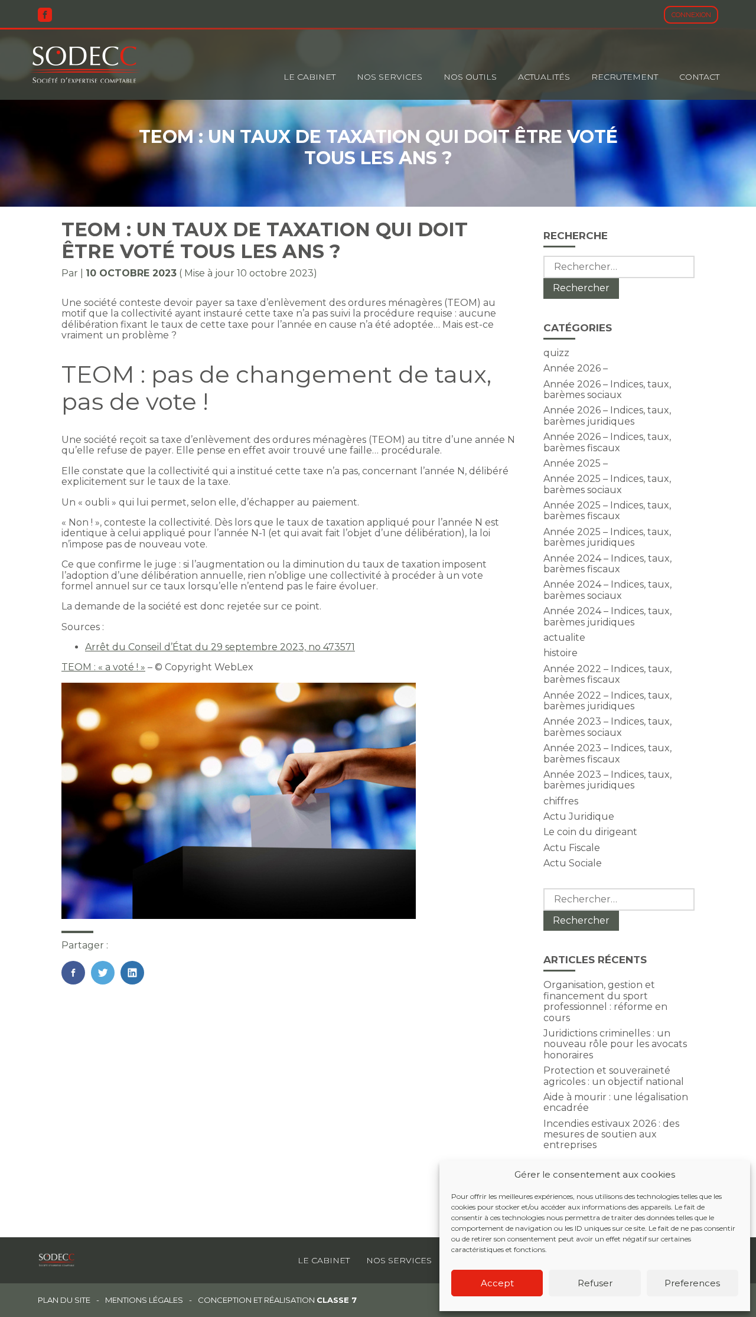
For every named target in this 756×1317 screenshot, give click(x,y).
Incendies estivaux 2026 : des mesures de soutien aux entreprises (611, 1134)
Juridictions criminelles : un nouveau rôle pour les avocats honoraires (615, 1044)
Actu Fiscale (571, 847)
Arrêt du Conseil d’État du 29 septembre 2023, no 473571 (220, 647)
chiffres (560, 801)
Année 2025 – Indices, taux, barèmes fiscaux (607, 510)
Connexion (691, 15)
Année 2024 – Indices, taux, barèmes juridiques (607, 616)
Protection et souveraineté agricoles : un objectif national (613, 1076)
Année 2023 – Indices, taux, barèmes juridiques (607, 780)
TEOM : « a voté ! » (103, 667)
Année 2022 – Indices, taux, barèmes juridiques (607, 701)
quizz (556, 352)
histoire (560, 652)
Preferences (692, 1283)
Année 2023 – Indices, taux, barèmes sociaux (607, 727)
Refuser (595, 1283)
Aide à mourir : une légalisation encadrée (615, 1102)
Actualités (544, 76)
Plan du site (64, 1300)
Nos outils (470, 76)
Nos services (399, 1260)
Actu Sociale (572, 863)
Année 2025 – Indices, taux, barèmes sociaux (607, 484)
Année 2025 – (575, 463)
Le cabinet (309, 76)
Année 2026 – (575, 368)
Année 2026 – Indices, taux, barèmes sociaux (607, 389)
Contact (699, 76)
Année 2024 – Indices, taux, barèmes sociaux (607, 590)
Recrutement (624, 76)
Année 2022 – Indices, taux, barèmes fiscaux (607, 674)
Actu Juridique (578, 816)
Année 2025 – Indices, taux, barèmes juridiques (607, 537)
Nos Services (389, 76)
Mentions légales (144, 1300)
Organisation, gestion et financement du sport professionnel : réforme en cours (605, 1001)
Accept (497, 1283)
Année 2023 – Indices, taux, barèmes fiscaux (607, 753)
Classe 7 (337, 1300)
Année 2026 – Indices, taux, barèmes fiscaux (607, 442)
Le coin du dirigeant (590, 831)
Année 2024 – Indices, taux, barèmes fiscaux (607, 564)
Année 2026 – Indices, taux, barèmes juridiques (607, 415)
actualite (564, 637)
